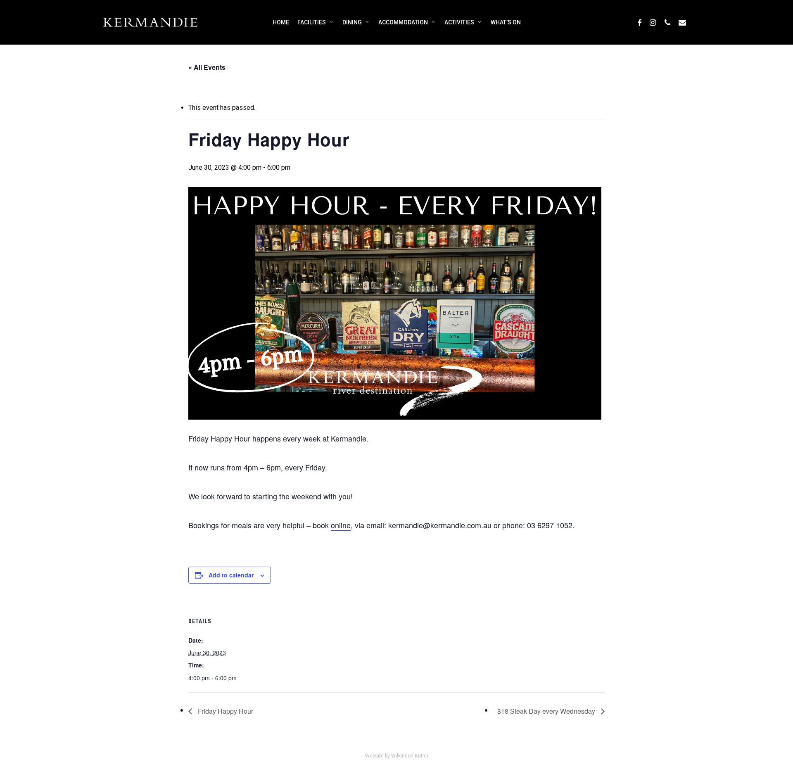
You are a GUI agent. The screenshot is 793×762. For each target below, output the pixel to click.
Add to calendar (231, 575)
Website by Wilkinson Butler (396, 756)
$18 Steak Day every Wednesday (547, 711)
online (341, 525)
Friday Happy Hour (224, 711)
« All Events (207, 67)
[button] (777, 4)
